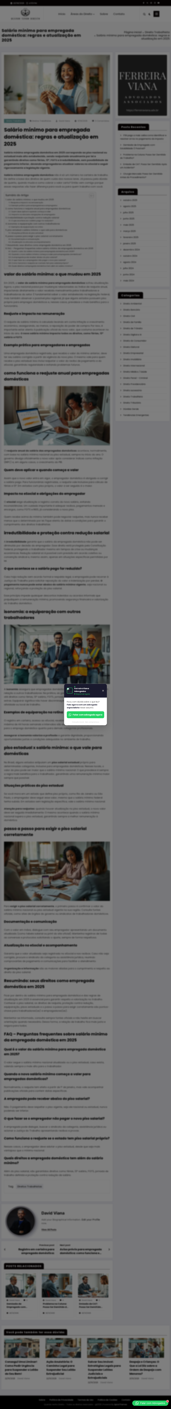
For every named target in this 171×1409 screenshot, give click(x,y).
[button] (150, 1403)
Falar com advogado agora (87, 714)
